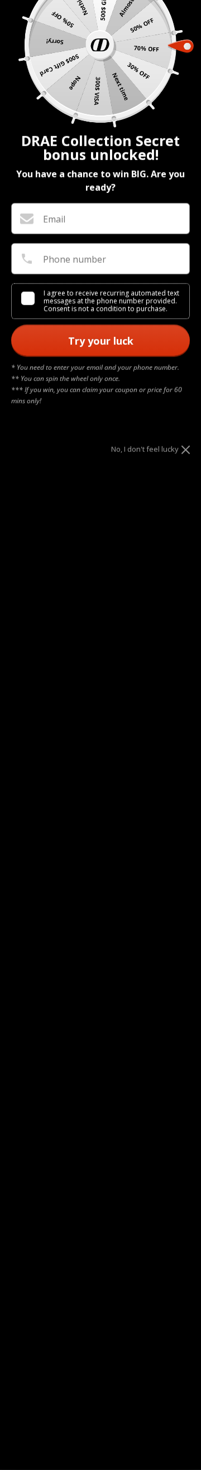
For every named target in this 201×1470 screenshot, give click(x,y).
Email (54, 219)
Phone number (74, 259)
